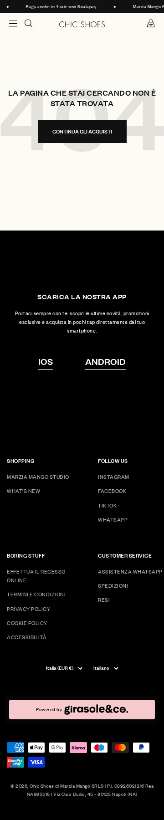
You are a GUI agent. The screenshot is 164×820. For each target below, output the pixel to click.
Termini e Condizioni (36, 594)
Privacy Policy (28, 609)
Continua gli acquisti (82, 131)
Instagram (113, 477)
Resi (104, 600)
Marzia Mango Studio (38, 477)
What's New (23, 491)
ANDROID (105, 361)
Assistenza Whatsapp (130, 571)
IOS (45, 361)
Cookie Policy (27, 623)
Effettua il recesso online (36, 576)
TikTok (107, 505)
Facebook (112, 491)
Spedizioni (113, 586)
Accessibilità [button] (27, 637)
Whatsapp (113, 520)
